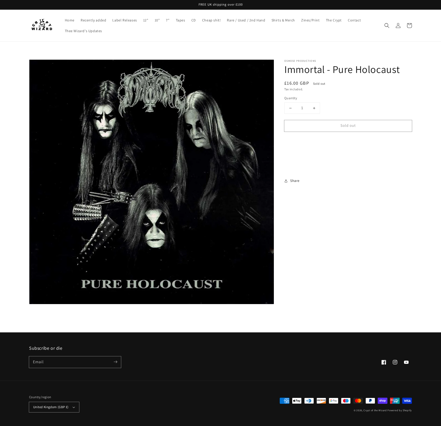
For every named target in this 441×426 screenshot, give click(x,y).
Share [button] (295, 180)
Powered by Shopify (399, 410)
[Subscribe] (115, 362)
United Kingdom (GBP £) (51, 407)
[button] (387, 25)
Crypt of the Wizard (375, 410)
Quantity (290, 98)
